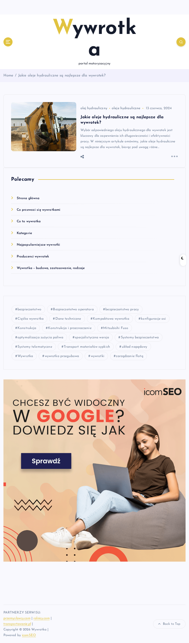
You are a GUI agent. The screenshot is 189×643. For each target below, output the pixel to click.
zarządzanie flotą (129, 356)
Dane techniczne (68, 319)
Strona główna (28, 198)
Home (8, 75)
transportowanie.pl (17, 624)
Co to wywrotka (29, 221)
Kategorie (24, 233)
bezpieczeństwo (29, 309)
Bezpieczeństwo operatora (73, 309)
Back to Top (172, 624)
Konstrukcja (26, 328)
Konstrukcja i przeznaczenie (70, 328)
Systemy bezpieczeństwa (140, 337)
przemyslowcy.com (17, 618)
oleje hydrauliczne (126, 108)
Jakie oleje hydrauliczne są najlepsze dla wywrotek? (62, 75)
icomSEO (29, 635)
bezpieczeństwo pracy (122, 309)
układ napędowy (134, 347)
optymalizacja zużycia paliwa (40, 337)
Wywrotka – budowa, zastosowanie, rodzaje (51, 268)
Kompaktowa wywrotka (111, 319)
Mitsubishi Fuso (115, 328)
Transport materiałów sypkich (87, 347)
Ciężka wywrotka (30, 319)
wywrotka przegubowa (62, 356)
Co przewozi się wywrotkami (39, 209)
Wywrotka (25, 356)
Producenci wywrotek (33, 256)
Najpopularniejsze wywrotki (38, 244)
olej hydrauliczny (93, 108)
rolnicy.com (41, 618)
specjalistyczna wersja (92, 337)
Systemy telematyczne (34, 347)
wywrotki (97, 356)
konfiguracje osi (153, 319)
